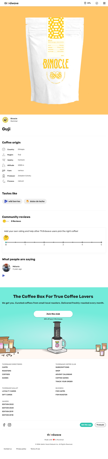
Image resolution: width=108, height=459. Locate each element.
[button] (100, 425)
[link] (53, 314)
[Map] (96, 3)
